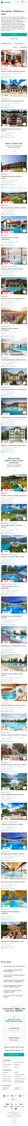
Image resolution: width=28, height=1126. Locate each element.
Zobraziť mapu (14, 38)
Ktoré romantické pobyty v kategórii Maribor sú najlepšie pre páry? (13, 986)
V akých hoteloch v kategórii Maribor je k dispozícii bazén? (14, 975)
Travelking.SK (14, 1120)
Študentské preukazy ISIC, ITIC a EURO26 (19, 1081)
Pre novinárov (6, 1066)
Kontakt (16, 1066)
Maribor (5, 7)
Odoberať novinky (14, 1054)
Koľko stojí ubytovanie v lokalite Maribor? (14, 966)
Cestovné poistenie (7, 1076)
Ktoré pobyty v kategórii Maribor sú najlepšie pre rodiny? (13, 991)
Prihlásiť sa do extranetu (17, 1088)
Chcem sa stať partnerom (6, 1088)
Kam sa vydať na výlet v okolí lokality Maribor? (13, 996)
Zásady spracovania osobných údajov (14, 1115)
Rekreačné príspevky (7, 1081)
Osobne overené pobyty (19, 1078)
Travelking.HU (14, 1122)
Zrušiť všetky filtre (19, 43)
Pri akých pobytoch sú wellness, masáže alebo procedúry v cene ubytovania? (14, 981)
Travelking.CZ (14, 1119)
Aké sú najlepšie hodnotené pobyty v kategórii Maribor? (13, 970)
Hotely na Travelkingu (19, 1074)
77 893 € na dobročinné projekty (13, 1021)
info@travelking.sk (14, 1038)
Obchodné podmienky (14, 1113)
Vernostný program (7, 1078)
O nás (4, 1062)
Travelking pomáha (7, 1064)
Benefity (16, 1072)
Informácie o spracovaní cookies (14, 1116)
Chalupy (4, 1074)
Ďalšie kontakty (14, 1040)
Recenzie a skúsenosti (19, 1062)
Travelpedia (17, 1076)
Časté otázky (6, 1072)
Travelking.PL (14, 1123)
